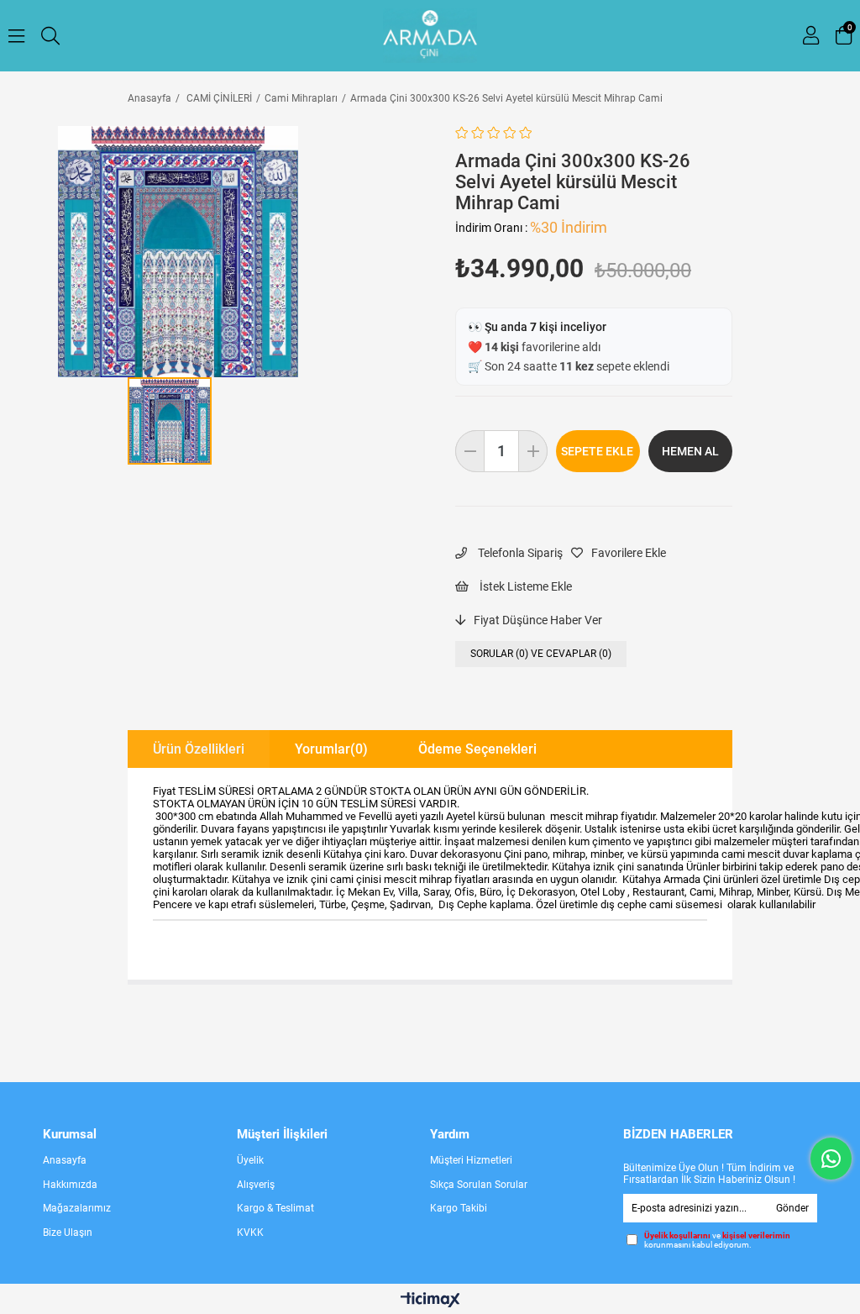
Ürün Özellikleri (198, 749)
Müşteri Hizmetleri (471, 1300)
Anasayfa (65, 1300)
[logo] (430, 1118)
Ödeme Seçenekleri (477, 749)
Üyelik (250, 1300)
